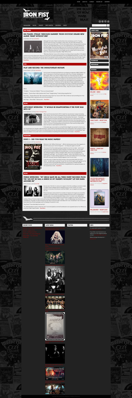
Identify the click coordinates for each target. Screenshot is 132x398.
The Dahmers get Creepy (51, 250)
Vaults (41, 25)
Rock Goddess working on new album (54, 265)
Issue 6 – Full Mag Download (30, 232)
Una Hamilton (36, 38)
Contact (91, 1)
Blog (34, 25)
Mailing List (99, 1)
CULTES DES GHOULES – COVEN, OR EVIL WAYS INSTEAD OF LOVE (97, 180)
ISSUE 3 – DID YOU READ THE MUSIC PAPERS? (42, 139)
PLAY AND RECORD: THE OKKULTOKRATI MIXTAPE (44, 68)
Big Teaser (27, 30)
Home (78, 1)
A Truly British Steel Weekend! (52, 248)
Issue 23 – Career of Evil (29, 230)
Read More (26, 60)
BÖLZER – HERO (95, 92)
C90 (25, 64)
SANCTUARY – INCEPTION (98, 120)
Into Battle (49, 25)
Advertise (107, 1)
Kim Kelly (37, 183)
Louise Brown (38, 70)
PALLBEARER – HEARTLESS (98, 210)
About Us (84, 1)
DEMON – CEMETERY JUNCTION (96, 149)
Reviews (58, 25)
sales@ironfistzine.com (96, 229)
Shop (65, 25)
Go (108, 25)
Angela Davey (105, 211)
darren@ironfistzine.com (100, 235)
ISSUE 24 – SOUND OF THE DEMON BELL (32, 228)
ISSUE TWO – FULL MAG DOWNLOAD (31, 233)
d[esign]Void (93, 238)
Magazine (27, 25)
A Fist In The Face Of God (41, 111)
